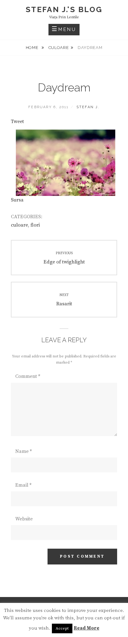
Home (32, 47)
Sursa (17, 200)
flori (35, 225)
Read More (86, 628)
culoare (58, 47)
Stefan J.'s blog (64, 9)
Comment (27, 376)
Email (23, 485)
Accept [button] (62, 628)
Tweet (17, 121)
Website (24, 519)
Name (23, 451)
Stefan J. (88, 107)
